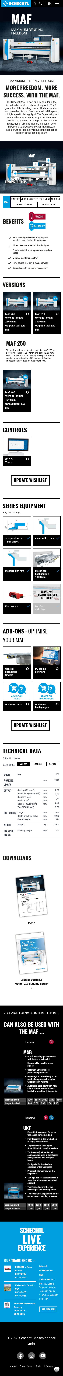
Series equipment (40, 199)
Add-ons (55, 199)
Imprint (13, 1366)
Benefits (15, 199)
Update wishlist (30, 480)
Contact (49, 1366)
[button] (56, 1369)
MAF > (31, 922)
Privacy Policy (26, 1366)
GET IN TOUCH (48, 1309)
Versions (26, 199)
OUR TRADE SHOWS (18, 1260)
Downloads (48, 204)
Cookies (39, 1366)
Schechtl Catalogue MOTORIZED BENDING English (31, 984)
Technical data (24, 204)
